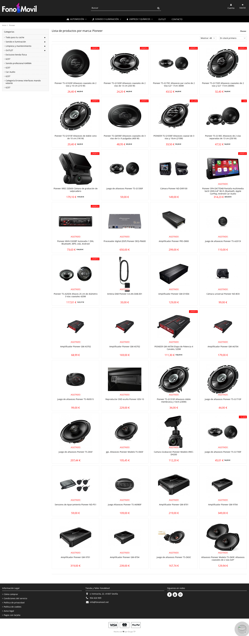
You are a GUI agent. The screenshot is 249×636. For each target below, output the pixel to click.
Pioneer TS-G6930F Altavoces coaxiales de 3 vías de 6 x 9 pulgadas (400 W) (125, 137)
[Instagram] (180, 594)
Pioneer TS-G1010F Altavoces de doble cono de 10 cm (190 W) (76, 137)
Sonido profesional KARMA (18, 63)
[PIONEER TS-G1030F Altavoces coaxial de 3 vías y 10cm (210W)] (174, 116)
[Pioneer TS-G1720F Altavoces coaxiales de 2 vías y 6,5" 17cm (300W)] (223, 63)
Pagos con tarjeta (12, 615)
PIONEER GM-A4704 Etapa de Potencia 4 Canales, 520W (173, 347)
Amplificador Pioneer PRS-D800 (174, 241)
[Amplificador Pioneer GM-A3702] (75, 327)
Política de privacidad (14, 602)
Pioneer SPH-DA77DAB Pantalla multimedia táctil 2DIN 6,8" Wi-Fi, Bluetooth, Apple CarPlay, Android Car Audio (223, 191)
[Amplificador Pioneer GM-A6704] (223, 327)
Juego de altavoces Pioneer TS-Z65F (76, 451)
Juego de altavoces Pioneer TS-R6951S (75, 399)
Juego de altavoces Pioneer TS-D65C (174, 557)
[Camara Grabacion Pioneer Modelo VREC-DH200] (174, 432)
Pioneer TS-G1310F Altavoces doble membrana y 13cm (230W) (174, 400)
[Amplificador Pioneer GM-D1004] (174, 274)
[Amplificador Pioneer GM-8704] (124, 537)
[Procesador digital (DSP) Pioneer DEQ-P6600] (124, 221)
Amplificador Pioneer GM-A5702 (124, 346)
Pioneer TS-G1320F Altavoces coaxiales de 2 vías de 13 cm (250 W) (125, 84)
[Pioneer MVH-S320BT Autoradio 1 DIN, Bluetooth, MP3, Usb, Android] (75, 221)
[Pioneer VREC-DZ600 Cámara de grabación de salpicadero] (75, 169)
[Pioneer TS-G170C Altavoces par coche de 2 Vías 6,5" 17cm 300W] (174, 63)
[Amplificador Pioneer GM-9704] (223, 485)
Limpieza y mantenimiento (18, 46)
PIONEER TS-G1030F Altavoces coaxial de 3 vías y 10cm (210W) (173, 137)
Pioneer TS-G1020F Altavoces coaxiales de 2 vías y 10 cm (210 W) (75, 84)
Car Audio (10, 72)
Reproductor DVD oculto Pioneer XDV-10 (124, 399)
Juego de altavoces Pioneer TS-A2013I (223, 241)
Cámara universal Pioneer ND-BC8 (222, 293)
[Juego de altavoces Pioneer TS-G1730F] (223, 432)
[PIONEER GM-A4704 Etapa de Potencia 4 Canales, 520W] (174, 327)
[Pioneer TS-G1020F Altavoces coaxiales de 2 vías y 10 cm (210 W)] (75, 63)
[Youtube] (175, 594)
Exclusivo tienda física (16, 54)
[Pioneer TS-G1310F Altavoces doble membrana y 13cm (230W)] (174, 379)
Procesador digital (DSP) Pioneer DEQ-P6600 (125, 241)
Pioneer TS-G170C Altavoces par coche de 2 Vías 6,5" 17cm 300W (174, 84)
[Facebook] (169, 594)
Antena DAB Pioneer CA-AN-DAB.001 (124, 293)
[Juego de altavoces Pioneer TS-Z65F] (75, 432)
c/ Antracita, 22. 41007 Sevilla (104, 593)
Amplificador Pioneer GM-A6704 (223, 346)
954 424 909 (95, 598)
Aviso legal (9, 611)
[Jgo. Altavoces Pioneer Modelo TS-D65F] (124, 432)
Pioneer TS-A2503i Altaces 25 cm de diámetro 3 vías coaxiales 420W (75, 295)
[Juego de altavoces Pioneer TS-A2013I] (223, 221)
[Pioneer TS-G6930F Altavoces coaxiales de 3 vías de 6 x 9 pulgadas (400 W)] (124, 116)
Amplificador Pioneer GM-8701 (173, 504)
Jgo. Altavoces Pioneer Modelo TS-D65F (124, 451)
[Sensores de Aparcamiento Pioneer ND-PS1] (75, 485)
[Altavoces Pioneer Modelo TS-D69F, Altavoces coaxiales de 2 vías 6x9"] (223, 537)
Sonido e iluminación (16, 41)
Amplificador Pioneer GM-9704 (223, 504)
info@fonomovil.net (99, 602)
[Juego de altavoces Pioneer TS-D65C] (174, 537)
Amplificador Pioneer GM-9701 (75, 557)
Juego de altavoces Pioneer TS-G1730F (223, 451)
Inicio (4, 25)
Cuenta (231, 8)
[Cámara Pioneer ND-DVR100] (174, 169)
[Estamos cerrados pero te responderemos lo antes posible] (242, 629)
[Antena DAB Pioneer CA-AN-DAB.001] (124, 274)
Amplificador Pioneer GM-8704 (124, 557)
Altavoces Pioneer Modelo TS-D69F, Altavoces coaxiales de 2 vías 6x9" (223, 558)
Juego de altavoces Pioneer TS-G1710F (223, 399)
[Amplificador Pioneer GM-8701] (174, 485)
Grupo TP (131, 632)
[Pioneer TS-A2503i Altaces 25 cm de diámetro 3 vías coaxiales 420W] (75, 274)
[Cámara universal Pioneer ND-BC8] (223, 274)
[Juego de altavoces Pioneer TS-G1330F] (124, 169)
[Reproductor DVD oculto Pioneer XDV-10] (124, 379)
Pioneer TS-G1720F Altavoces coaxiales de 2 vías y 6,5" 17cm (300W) (223, 84)
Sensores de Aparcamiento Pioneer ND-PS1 (75, 504)
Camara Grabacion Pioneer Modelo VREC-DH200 (174, 453)
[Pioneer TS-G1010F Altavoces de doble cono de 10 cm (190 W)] (75, 116)
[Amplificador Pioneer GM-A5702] (124, 327)
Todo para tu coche (15, 37)
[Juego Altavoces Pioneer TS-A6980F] (124, 485)
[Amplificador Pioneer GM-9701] (75, 537)
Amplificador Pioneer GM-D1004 (173, 293)
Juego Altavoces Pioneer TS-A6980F (124, 504)
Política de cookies (12, 606)
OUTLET (9, 50)
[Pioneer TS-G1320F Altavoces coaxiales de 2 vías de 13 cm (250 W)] (124, 63)
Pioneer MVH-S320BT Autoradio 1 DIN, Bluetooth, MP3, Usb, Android (75, 242)
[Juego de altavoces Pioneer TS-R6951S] (75, 379)
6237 (8, 59)
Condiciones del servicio (15, 598)
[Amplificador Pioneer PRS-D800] (174, 221)
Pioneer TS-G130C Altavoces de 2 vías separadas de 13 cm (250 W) (223, 137)
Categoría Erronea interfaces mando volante (23, 81)
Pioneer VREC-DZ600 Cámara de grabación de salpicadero (76, 189)
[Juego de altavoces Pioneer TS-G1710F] (223, 379)
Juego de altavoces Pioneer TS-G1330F (124, 188)
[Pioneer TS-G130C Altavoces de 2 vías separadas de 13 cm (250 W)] (223, 116)
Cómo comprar (11, 594)
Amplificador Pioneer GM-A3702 (75, 346)
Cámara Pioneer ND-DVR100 (173, 188)
